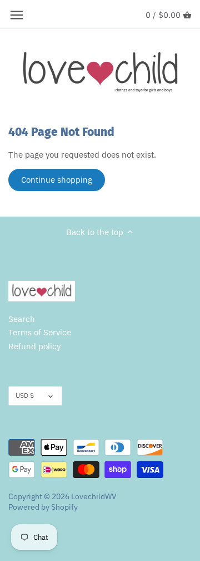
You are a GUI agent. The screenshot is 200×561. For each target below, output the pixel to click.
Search (21, 319)
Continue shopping (56, 179)
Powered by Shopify (43, 507)
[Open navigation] (16, 15)
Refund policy (34, 346)
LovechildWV (94, 496)
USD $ (25, 395)
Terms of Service (39, 332)
